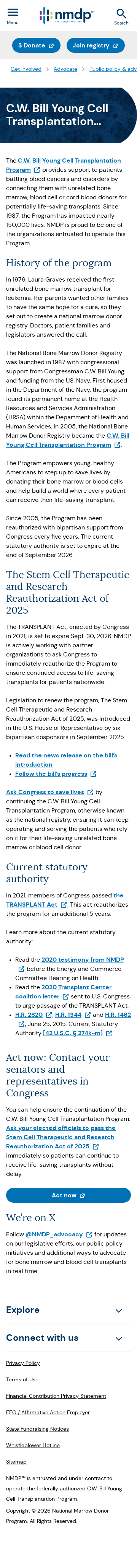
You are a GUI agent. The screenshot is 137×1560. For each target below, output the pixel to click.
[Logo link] (66, 15)
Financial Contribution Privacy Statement (56, 1395)
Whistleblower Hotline (33, 1445)
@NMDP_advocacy (59, 1234)
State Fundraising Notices (37, 1428)
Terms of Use (22, 1379)
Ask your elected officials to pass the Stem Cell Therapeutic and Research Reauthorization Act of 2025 (61, 1137)
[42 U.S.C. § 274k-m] (78, 1033)
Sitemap (16, 1461)
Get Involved (26, 68)
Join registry (99, 45)
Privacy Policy (23, 1363)
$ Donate (39, 45)
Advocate (65, 68)
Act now (91, 1195)
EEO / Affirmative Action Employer (48, 1412)
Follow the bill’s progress (56, 774)
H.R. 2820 (34, 1015)
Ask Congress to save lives (50, 792)
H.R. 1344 (73, 1015)
